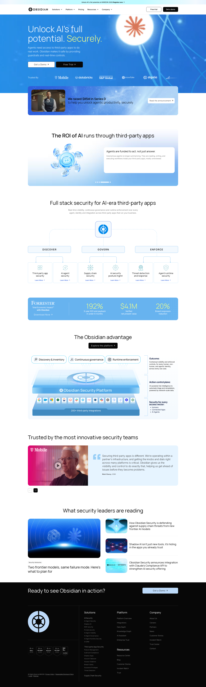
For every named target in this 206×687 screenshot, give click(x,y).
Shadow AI (87, 624)
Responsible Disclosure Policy (65, 674)
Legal (30, 676)
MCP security (88, 627)
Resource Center (123, 655)
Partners (153, 627)
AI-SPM (86, 642)
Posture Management (91, 650)
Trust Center (154, 644)
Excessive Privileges (91, 667)
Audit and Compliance (91, 653)
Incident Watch (123, 668)
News (152, 631)
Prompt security (89, 630)
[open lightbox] (48, 101)
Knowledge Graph (124, 631)
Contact (153, 648)
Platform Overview (124, 618)
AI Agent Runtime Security (92, 639)
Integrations (121, 623)
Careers (153, 623)
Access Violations (90, 661)
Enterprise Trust (123, 640)
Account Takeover (90, 658)
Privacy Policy (49, 674)
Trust (119, 673)
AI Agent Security (90, 621)
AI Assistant (121, 636)
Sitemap (35, 676)
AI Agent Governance (91, 636)
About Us (153, 618)
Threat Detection (89, 670)
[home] (39, 9)
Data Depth (121, 627)
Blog (118, 660)
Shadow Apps (88, 656)
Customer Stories (124, 664)
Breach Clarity (88, 664)
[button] (57, 9)
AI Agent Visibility (90, 633)
